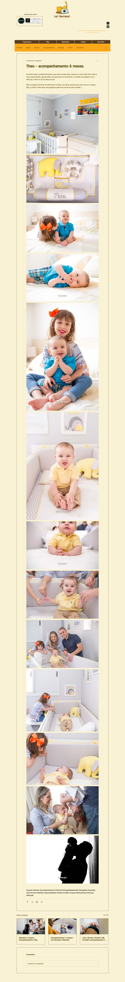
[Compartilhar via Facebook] (27, 902)
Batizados (61, 47)
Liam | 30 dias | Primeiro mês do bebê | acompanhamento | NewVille (93, 939)
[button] (106, 47)
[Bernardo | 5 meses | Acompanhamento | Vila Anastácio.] (31, 926)
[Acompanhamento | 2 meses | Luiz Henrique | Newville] (62, 926)
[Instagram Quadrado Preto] (108, 26)
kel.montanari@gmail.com (100, 30)
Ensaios (28, 47)
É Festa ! (70, 47)
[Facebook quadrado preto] (108, 23)
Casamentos (80, 47)
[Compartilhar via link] (42, 902)
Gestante (37, 47)
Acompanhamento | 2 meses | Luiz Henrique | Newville (62, 939)
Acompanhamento (48, 47)
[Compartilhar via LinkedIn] (37, 902)
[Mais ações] (97, 60)
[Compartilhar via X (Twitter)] (32, 902)
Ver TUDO (19, 47)
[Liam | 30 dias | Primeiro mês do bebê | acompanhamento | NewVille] (94, 926)
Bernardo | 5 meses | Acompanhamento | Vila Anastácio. (28, 939)
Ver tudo (105, 915)
